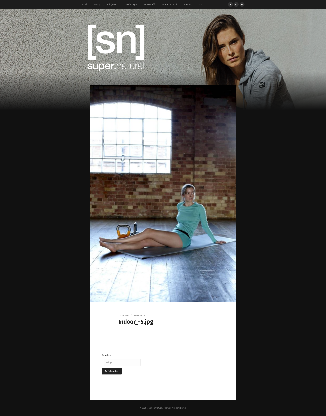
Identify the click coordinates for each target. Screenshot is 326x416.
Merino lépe (131, 4)
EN (200, 4)
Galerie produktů (169, 4)
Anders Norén (179, 408)
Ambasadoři (149, 4)
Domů (84, 4)
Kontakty (188, 4)
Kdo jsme (111, 4)
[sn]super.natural (155, 408)
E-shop (97, 4)
